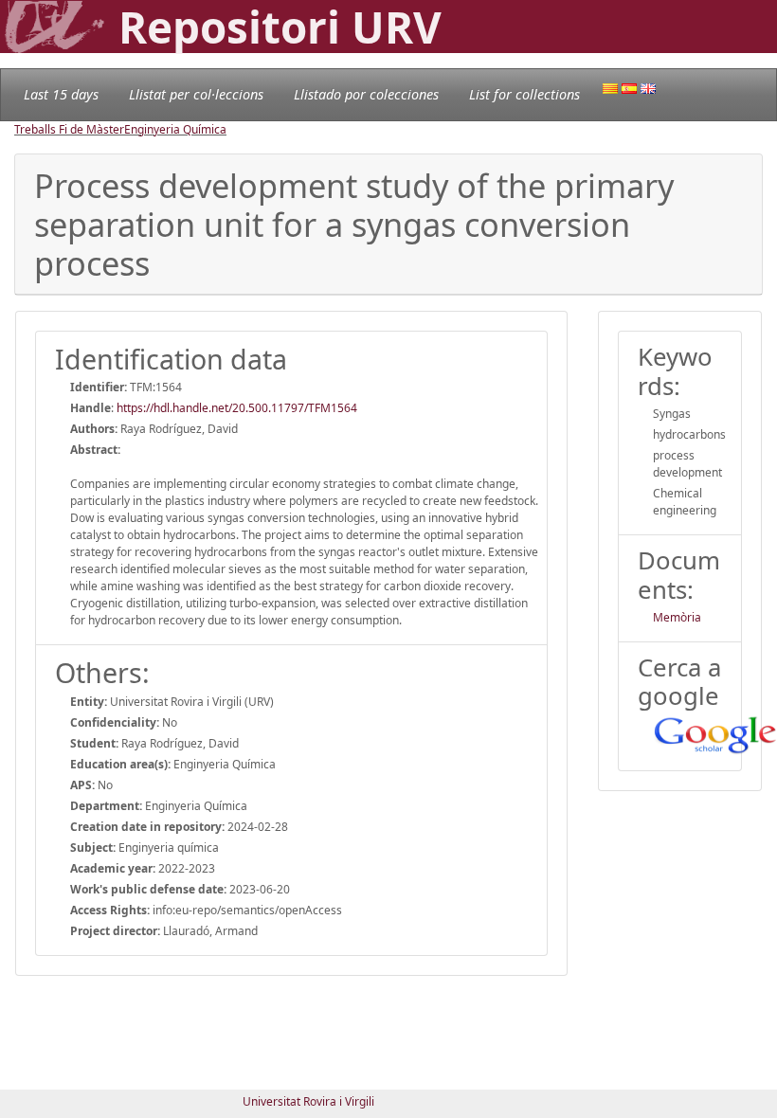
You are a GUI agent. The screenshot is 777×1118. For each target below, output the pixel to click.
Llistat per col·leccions (196, 94)
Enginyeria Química (175, 129)
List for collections (524, 94)
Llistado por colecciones (366, 94)
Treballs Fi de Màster (69, 129)
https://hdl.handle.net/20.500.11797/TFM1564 (237, 408)
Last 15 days (61, 94)
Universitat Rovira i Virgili (308, 1101)
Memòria (677, 617)
